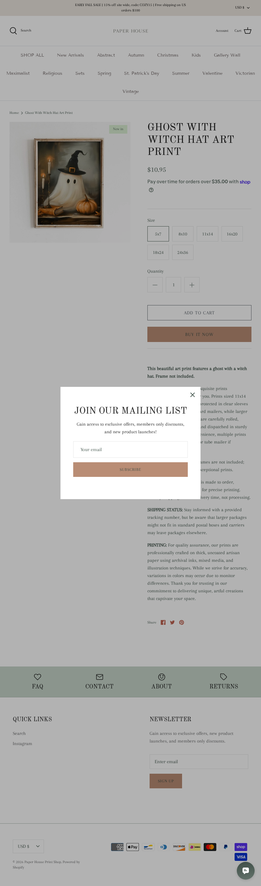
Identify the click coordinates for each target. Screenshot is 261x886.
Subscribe (130, 469)
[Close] (193, 395)
